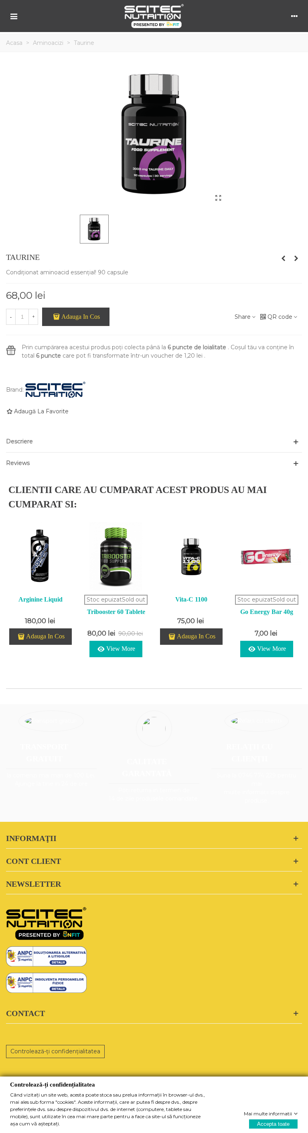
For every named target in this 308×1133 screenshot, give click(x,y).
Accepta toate (273, 1124)
